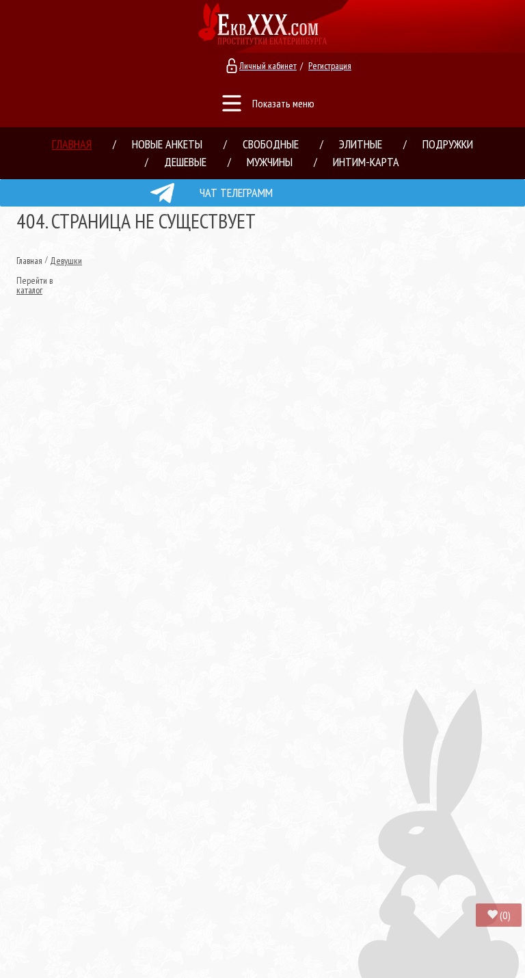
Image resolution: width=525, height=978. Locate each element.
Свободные (271, 144)
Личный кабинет (268, 66)
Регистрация (329, 66)
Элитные (360, 144)
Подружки (447, 144)
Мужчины (270, 162)
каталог (29, 290)
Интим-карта (366, 162)
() (505, 915)
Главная (72, 144)
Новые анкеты (167, 144)
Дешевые (185, 162)
